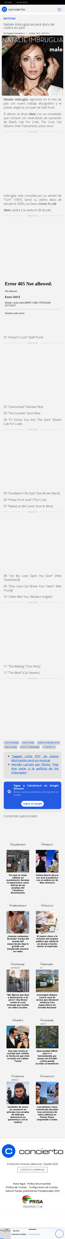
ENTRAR (8, 2)
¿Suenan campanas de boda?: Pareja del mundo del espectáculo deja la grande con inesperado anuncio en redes (18, 944)
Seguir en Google (32, 803)
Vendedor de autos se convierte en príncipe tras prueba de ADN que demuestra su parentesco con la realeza (18, 1114)
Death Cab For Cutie (49, 742)
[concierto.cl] (13, 9)
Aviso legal (19, 1183)
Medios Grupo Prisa (32, 1206)
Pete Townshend (30, 747)
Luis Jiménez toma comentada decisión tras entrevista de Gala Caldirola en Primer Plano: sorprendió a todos (47, 1113)
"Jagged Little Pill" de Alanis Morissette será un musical (34, 758)
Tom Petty (49, 747)
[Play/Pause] (59, 1234)
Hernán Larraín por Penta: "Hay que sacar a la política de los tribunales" (34, 768)
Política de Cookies (16, 1187)
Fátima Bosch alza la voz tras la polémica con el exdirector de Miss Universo (47, 879)
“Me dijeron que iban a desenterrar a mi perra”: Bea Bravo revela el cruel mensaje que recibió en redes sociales (18, 1001)
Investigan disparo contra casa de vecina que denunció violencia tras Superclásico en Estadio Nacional (47, 1001)
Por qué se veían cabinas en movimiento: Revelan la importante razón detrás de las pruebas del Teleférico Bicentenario (17, 884)
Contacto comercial (32, 1169)
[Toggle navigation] (59, 9)
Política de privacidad (39, 1183)
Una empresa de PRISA (32, 1199)
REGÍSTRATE (22, 2)
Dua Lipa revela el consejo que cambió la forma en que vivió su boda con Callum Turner (17, 1055)
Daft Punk (28, 742)
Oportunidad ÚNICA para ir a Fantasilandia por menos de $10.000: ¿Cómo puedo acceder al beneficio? (47, 1057)
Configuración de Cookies (43, 1187)
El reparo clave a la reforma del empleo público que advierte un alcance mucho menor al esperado (47, 941)
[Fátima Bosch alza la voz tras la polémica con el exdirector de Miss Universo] (47, 861)
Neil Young (11, 747)
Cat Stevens (12, 742)
